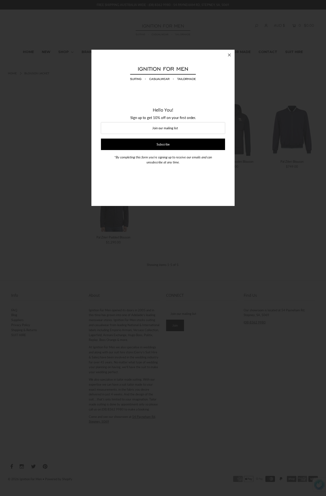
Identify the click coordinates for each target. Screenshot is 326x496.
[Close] (229, 55)
